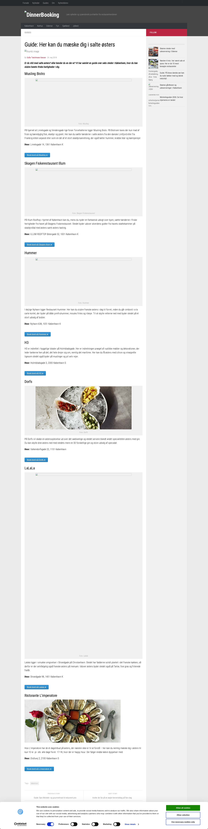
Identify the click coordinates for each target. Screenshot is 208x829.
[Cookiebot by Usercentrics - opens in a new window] (20, 824)
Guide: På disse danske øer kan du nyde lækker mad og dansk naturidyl (172, 76)
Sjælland (65, 26)
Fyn (57, 26)
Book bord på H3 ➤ (35, 373)
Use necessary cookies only (183, 822)
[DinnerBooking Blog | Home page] (44, 14)
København (29, 26)
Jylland (75, 26)
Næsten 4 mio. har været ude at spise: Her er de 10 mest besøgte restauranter (172, 63)
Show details (130, 824)
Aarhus (40, 26)
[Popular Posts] (158, 43)
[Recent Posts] (176, 43)
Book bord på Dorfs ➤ (36, 460)
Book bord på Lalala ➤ (36, 687)
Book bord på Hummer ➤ (37, 334)
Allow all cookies (183, 808)
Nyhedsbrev (63, 3)
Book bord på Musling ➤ (37, 155)
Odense (49, 26)
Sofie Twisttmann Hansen (36, 57)
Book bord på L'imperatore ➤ (39, 769)
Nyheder (35, 3)
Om (53, 3)
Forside (26, 3)
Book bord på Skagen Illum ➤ (39, 245)
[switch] (74, 824)
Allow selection (183, 815)
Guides (46, 3)
